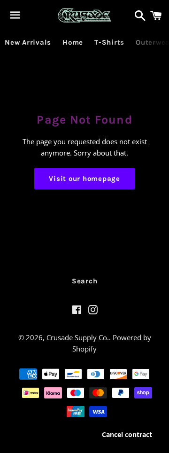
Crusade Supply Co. (77, 337)
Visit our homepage (84, 178)
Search (85, 281)
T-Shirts (109, 42)
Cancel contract (127, 434)
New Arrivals (28, 42)
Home (72, 42)
